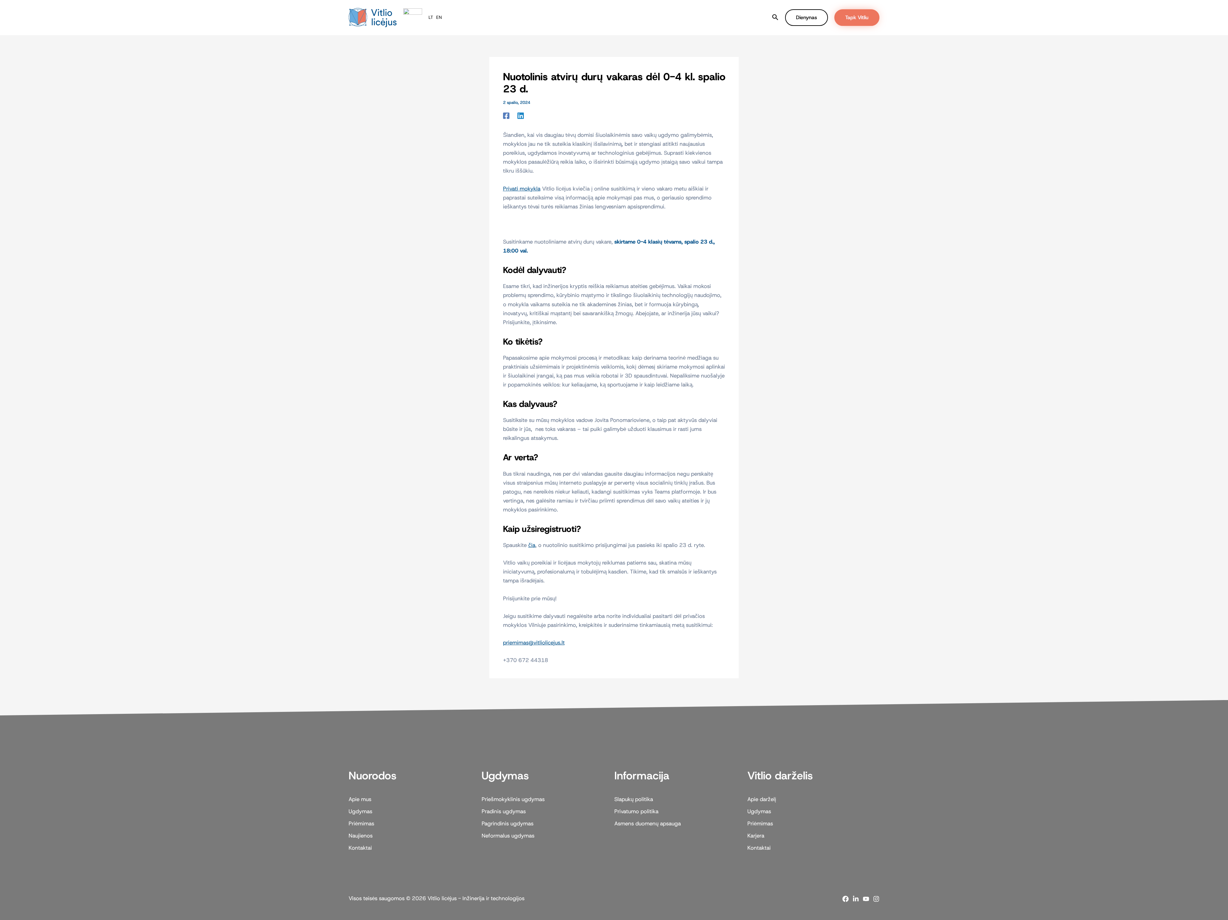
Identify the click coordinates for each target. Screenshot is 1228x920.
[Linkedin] (520, 115)
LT (431, 17)
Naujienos (619, 17)
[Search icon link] (775, 18)
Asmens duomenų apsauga (647, 823)
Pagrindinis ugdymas (507, 823)
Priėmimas (586, 17)
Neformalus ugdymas (508, 835)
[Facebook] (506, 115)
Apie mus (514, 17)
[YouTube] (866, 899)
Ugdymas (546, 17)
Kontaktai (692, 17)
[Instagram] (876, 899)
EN (439, 17)
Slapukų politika (633, 799)
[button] (560, 17)
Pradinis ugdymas (504, 811)
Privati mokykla (521, 188)
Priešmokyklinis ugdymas (513, 799)
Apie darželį (761, 799)
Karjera (755, 835)
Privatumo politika (636, 811)
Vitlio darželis (656, 17)
